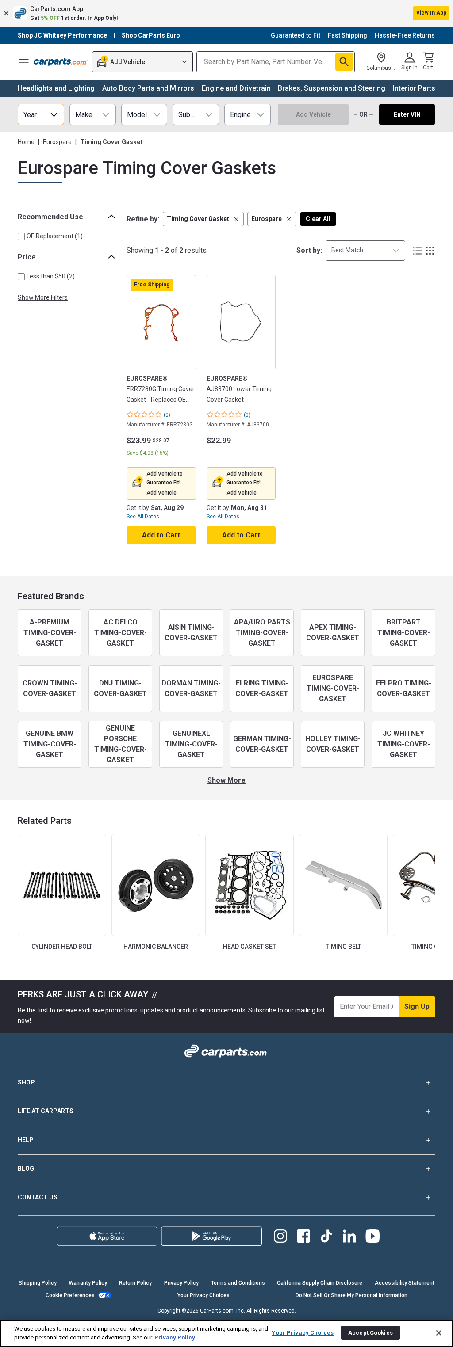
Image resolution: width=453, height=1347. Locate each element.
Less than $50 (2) (51, 276)
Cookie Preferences (70, 1295)
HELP (26, 1139)
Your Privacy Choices (203, 1295)
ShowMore (226, 780)
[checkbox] (21, 236)
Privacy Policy (181, 1283)
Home (26, 141)
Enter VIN (407, 114)
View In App (431, 13)
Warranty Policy (88, 1283)
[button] (226, 13)
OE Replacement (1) (55, 236)
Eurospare (57, 141)
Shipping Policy (38, 1283)
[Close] (439, 1333)
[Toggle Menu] (24, 62)
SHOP (26, 1082)
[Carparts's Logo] (61, 62)
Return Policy (135, 1283)
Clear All (318, 218)
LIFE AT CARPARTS (45, 1111)
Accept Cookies (370, 1332)
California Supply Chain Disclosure (319, 1283)
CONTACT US (38, 1197)
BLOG (26, 1168)
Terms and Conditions (238, 1283)
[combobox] (365, 250)
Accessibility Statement (404, 1283)
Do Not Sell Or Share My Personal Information (351, 1295)
